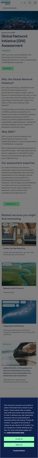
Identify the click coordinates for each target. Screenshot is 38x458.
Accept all (19, 439)
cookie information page (15, 432)
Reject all (19, 445)
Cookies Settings (19, 450)
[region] (19, 427)
